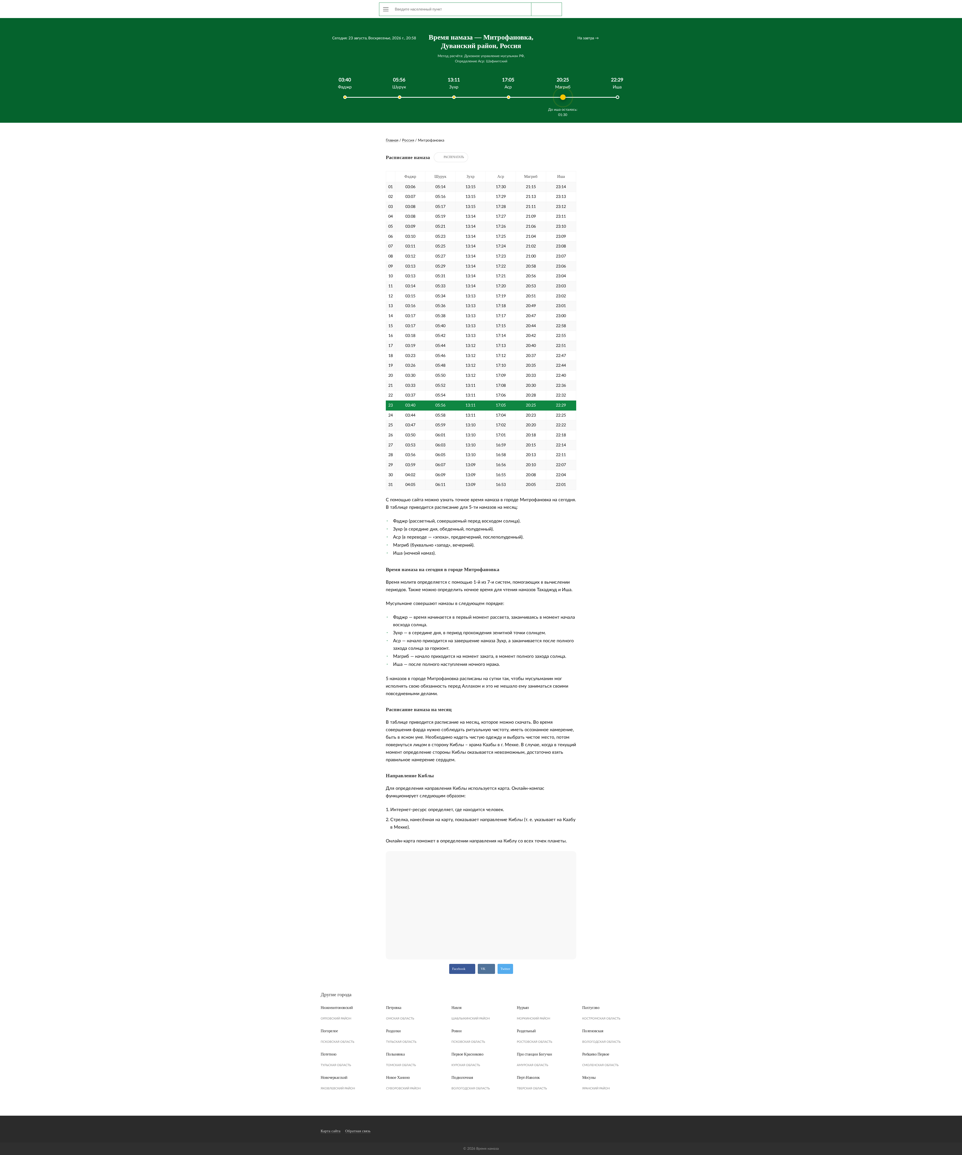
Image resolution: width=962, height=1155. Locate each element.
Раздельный (526, 1031)
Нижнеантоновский (337, 1007)
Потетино (328, 1054)
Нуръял (523, 1007)
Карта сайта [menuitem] (330, 1131)
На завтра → (588, 38)
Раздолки (393, 1031)
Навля (456, 1007)
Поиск (546, 9)
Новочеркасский (334, 1077)
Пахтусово (590, 1007)
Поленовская (592, 1031)
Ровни (456, 1031)
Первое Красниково (467, 1054)
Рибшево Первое (595, 1054)
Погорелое (329, 1031)
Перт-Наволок (528, 1077)
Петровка (393, 1007)
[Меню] (385, 9)
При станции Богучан (534, 1054)
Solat (343, 8)
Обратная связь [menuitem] (358, 1131)
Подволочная (462, 1077)
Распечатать (454, 157)
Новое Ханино (398, 1077)
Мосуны (589, 1077)
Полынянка (395, 1054)
